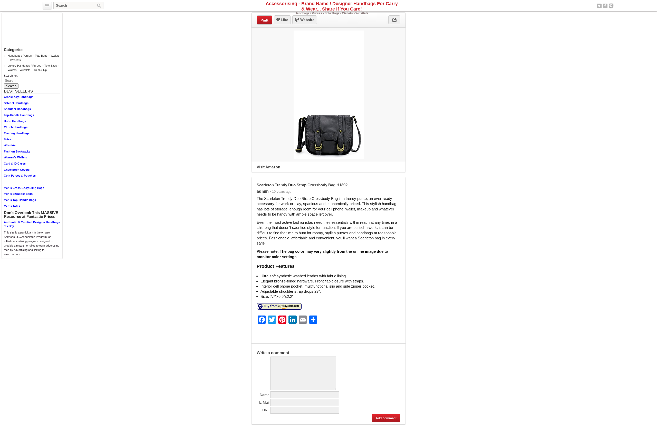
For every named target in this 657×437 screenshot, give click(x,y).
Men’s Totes (12, 206)
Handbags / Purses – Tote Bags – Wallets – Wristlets (34, 58)
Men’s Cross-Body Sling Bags (24, 187)
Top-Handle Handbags (19, 115)
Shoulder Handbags (17, 108)
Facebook (605, 5)
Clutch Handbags (15, 127)
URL (265, 410)
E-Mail (264, 402)
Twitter (599, 5)
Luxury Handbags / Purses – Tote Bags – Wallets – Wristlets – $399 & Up (33, 68)
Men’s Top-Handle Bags (20, 199)
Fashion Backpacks (17, 151)
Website (306, 20)
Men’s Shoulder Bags (18, 193)
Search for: (11, 75)
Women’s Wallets (15, 157)
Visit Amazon (268, 167)
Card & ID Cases (15, 163)
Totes (7, 139)
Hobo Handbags (15, 121)
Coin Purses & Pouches (20, 175)
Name (264, 395)
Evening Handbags (17, 133)
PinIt (264, 20)
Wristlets (10, 145)
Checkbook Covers (17, 169)
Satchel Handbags (16, 103)
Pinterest (611, 5)
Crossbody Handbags (18, 96)
